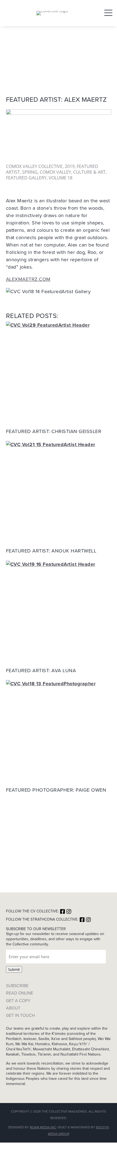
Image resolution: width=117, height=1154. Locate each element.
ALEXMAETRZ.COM (28, 279)
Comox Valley (55, 172)
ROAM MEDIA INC (43, 1127)
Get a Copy (18, 1000)
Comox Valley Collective (34, 166)
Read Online (19, 993)
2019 (70, 166)
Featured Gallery (26, 178)
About (13, 1008)
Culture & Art (89, 172)
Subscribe (17, 985)
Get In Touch (20, 1015)
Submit (14, 969)
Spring (30, 172)
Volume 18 (60, 178)
